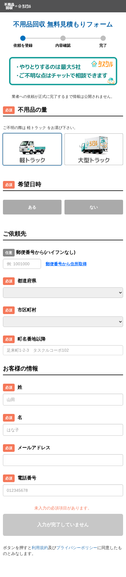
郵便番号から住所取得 (66, 263)
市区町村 (27, 309)
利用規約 (40, 547)
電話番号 (27, 477)
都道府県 (27, 280)
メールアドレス (34, 447)
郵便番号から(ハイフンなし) (45, 252)
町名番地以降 (32, 338)
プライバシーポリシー (76, 547)
